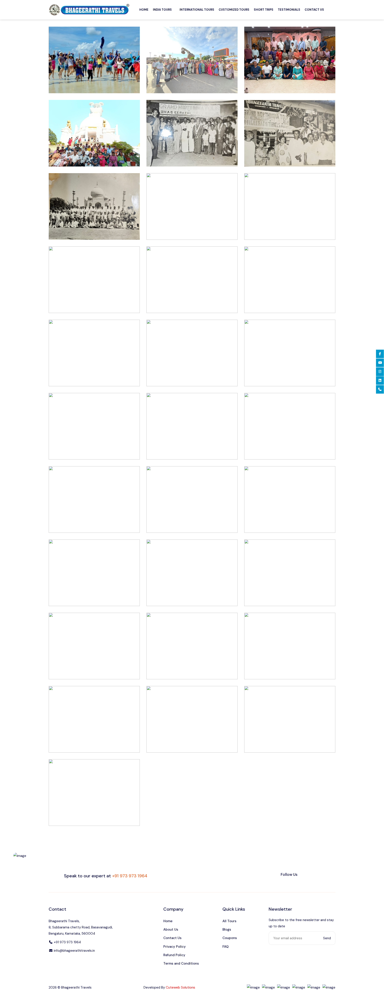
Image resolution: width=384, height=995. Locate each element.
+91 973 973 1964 (67, 942)
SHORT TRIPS (263, 10)
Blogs (226, 929)
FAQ (225, 946)
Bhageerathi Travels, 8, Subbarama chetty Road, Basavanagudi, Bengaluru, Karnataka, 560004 (81, 927)
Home (167, 921)
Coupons (229, 938)
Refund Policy (174, 955)
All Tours (229, 921)
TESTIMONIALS (289, 10)
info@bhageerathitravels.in (74, 950)
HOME (143, 10)
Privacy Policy (174, 946)
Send (327, 938)
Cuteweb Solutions (180, 987)
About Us (170, 929)
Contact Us (172, 938)
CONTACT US (314, 10)
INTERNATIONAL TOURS (197, 10)
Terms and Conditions (181, 963)
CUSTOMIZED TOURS (234, 10)
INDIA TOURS (162, 10)
